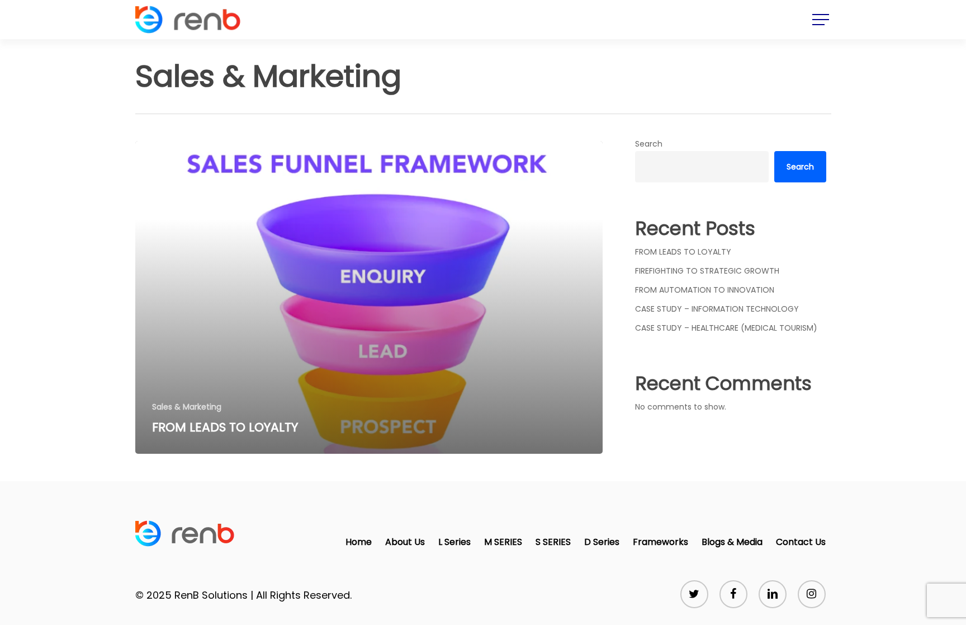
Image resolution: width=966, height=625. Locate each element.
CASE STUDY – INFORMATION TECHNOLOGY (717, 308)
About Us (405, 541)
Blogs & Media (732, 541)
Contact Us (801, 541)
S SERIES (553, 541)
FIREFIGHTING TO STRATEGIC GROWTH (707, 270)
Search (648, 143)
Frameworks (660, 541)
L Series (454, 541)
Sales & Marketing (186, 407)
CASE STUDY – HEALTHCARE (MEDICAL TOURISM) (726, 327)
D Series (601, 541)
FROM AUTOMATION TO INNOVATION (704, 289)
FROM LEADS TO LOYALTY (683, 251)
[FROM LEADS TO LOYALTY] (369, 297)
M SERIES (503, 541)
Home (358, 541)
